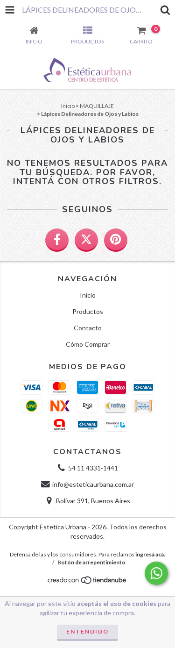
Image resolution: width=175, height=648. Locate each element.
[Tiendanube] (87, 582)
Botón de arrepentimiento (91, 562)
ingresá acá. (150, 554)
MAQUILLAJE (97, 105)
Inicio (68, 105)
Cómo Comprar (88, 344)
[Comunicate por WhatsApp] (156, 573)
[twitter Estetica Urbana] (86, 240)
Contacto (88, 328)
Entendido (87, 631)
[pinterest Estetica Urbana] (115, 240)
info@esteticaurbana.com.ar (93, 484)
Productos (87, 311)
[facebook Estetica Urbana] (57, 240)
